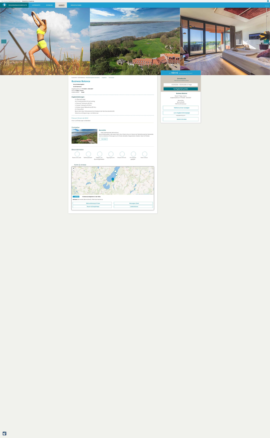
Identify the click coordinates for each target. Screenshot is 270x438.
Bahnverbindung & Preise (93, 203)
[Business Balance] (113, 179)
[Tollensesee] (115, 171)
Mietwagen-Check (134, 203)
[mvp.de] (268, 1)
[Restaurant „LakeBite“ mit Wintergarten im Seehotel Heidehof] (116, 174)
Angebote (104, 77)
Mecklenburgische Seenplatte (92, 77)
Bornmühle (102, 130)
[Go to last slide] (3, 41)
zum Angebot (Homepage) (181, 113)
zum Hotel (103, 139)
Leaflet (137, 194)
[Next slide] (266, 41)
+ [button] (73, 168)
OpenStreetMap (146, 194)
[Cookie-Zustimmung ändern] (4, 433)
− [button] (73, 170)
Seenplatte (28, 1)
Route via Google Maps (93, 206)
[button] (19, 4)
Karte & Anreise (181, 119)
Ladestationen (134, 206)
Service (267, 6)
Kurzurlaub (111, 77)
